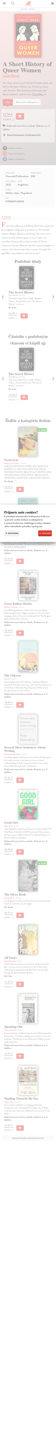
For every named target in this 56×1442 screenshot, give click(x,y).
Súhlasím (46, 533)
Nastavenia (13, 533)
